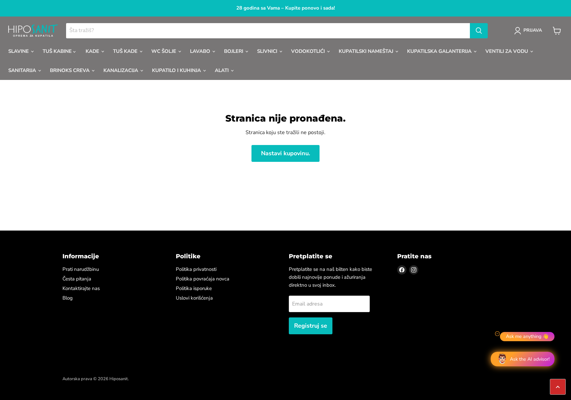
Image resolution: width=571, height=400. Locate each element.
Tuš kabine (58, 51)
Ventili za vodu (507, 51)
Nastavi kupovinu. (285, 153)
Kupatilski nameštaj (367, 51)
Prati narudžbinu (80, 269)
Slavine (19, 51)
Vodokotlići (308, 51)
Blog (67, 298)
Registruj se (310, 326)
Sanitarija (22, 70)
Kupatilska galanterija (440, 51)
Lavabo (200, 51)
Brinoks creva (70, 70)
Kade (93, 51)
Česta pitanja (76, 278)
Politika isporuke (194, 288)
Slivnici (268, 51)
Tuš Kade (126, 51)
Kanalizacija (121, 70)
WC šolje (164, 51)
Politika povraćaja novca (202, 278)
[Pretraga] (479, 30)
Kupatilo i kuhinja (177, 70)
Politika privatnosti (196, 269)
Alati (222, 70)
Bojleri (234, 51)
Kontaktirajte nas (81, 288)
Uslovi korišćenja (194, 298)
